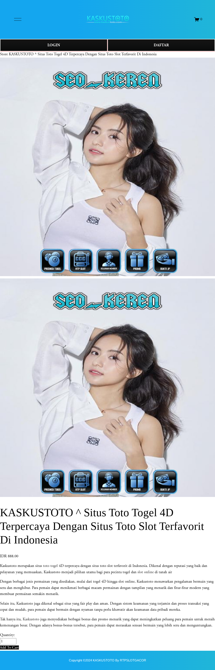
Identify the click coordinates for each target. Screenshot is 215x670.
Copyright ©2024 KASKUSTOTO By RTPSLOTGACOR (107, 660)
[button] (9, 647)
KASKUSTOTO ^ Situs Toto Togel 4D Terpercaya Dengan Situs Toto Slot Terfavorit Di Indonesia (82, 54)
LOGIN (53, 45)
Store (4, 54)
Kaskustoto (31, 619)
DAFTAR (161, 45)
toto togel (50, 565)
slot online (146, 572)
